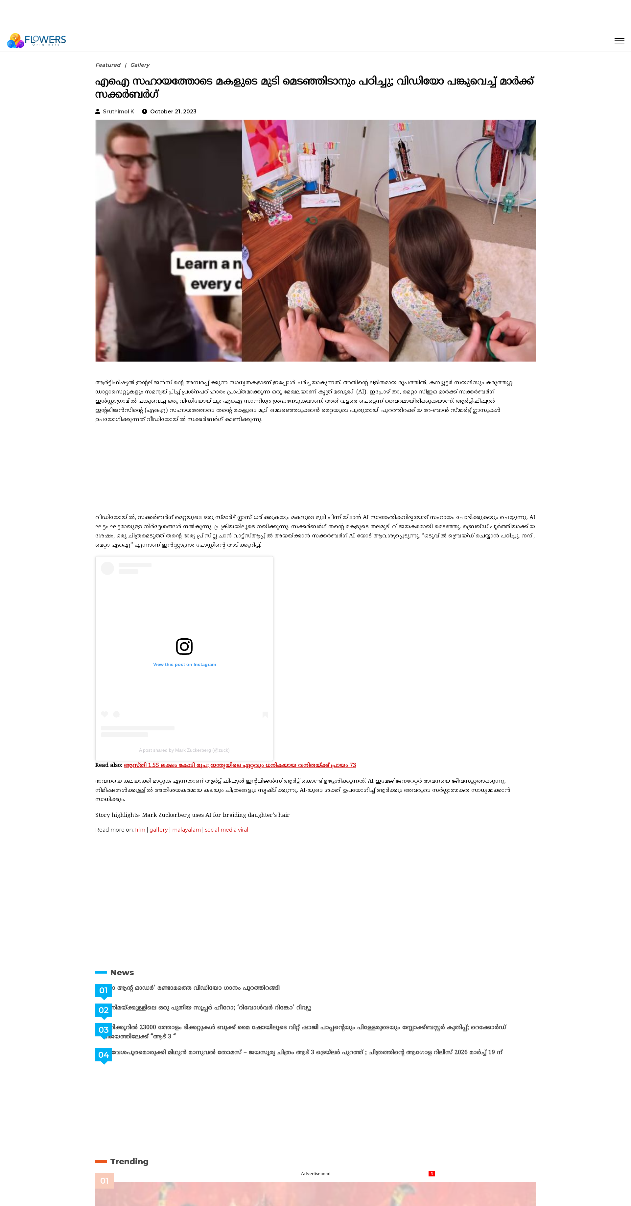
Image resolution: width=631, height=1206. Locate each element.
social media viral (226, 830)
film (140, 830)
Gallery (139, 65)
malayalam (186, 830)
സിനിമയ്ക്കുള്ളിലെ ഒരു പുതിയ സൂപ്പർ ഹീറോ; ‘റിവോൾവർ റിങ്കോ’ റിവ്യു (222, 1008)
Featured (107, 65)
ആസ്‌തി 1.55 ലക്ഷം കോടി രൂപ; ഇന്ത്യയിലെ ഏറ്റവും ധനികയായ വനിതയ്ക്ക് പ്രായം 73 (240, 765)
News (122, 972)
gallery (159, 830)
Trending (129, 1161)
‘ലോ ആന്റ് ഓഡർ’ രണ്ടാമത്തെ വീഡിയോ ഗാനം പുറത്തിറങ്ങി (207, 988)
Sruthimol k (118, 111)
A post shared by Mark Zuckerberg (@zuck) (184, 750)
